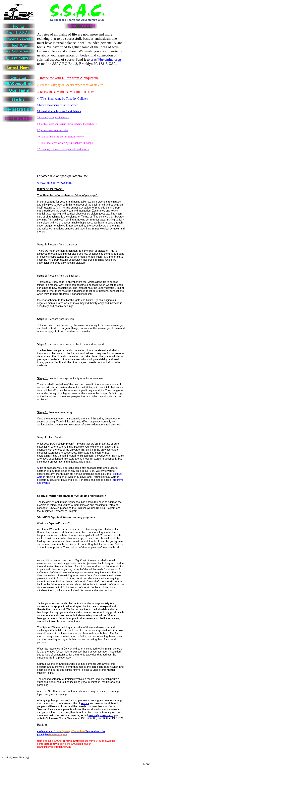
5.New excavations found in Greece (57, 105)
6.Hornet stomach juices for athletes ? (59, 111)
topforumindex (45, 731)
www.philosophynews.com (54, 182)
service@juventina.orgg (102, 715)
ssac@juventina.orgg (106, 59)
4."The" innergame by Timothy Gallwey (62, 98)
